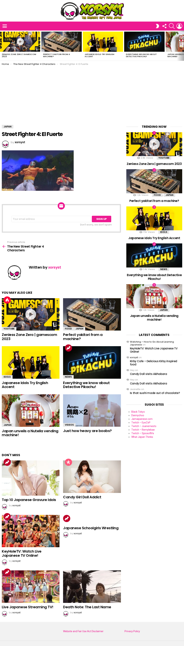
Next (182, 46)
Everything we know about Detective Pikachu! (141, 55)
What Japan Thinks (142, 436)
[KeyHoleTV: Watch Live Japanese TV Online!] (30, 531)
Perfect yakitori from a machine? (56, 55)
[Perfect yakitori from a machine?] (61, 42)
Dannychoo (137, 415)
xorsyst (134, 357)
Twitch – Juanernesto (143, 426)
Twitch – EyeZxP (140, 422)
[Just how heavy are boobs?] (92, 410)
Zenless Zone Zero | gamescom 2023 (19, 55)
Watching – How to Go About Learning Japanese (152, 343)
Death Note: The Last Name (87, 607)
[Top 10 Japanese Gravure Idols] (30, 478)
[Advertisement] (92, 92)
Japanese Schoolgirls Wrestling (90, 527)
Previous (2, 46)
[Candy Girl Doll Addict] (92, 476)
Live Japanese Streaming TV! (27, 607)
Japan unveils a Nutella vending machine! (30, 433)
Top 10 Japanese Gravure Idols (29, 499)
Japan (79, 328)
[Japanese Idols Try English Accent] (103, 42)
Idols (7, 377)
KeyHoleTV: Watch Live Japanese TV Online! (22, 553)
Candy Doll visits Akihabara (148, 374)
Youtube (9, 328)
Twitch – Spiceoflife (142, 433)
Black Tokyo (138, 411)
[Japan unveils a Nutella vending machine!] (30, 410)
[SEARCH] (172, 26)
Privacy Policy (132, 631)
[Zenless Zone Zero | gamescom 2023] (20, 42)
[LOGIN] (179, 26)
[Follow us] (164, 26)
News (68, 377)
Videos (69, 424)
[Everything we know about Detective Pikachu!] (144, 42)
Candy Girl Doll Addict (82, 497)
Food (68, 328)
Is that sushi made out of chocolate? (155, 393)
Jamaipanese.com (142, 418)
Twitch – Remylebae (143, 429)
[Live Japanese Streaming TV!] (30, 586)
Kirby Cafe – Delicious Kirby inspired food (153, 362)
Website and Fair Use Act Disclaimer (83, 631)
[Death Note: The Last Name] (92, 586)
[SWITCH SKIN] (157, 26)
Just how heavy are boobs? (87, 430)
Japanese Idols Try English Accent (99, 55)
